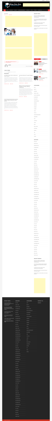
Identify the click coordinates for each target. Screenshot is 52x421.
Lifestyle (27, 10)
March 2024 (17, 328)
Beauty (35, 89)
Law (34, 118)
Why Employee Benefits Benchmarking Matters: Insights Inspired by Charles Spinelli (11, 100)
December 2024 (36, 157)
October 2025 (36, 147)
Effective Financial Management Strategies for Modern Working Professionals (24, 86)
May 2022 (35, 206)
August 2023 (36, 180)
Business (10, 0)
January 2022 (17, 373)
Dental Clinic (36, 93)
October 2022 (36, 196)
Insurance (35, 116)
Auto (7, 10)
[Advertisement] (36, 5)
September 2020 (36, 243)
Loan (35, 122)
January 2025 (36, 155)
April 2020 (35, 253)
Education (28, 314)
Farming (28, 318)
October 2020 (36, 241)
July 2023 (35, 182)
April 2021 (35, 229)
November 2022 (36, 194)
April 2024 (17, 326)
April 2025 (35, 153)
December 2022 (36, 192)
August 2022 (36, 200)
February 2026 (36, 145)
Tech (32, 10)
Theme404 (8, 420)
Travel (35, 10)
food (27, 326)
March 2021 (36, 231)
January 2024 (17, 332)
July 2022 (35, 202)
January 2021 (36, 235)
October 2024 (36, 159)
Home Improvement (21, 10)
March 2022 (36, 208)
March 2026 (36, 143)
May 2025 (35, 151)
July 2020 (35, 247)
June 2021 (35, 225)
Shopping (35, 128)
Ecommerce (28, 312)
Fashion (28, 320)
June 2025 (35, 149)
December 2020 (36, 237)
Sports (35, 130)
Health (15, 10)
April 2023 (35, 186)
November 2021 (17, 377)
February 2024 (17, 330)
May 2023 (35, 184)
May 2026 (35, 141)
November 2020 (36, 239)
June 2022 (35, 204)
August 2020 (36, 245)
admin (11, 14)
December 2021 (17, 375)
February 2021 (36, 233)
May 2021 (35, 227)
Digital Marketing (37, 95)
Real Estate (36, 126)
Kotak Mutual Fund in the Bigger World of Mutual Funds (8, 316)
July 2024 (35, 161)
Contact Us (14, 0)
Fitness (28, 324)
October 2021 (17, 379)
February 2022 (17, 371)
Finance (40, 61)
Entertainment (29, 316)
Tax (34, 132)
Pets (34, 124)
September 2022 (36, 198)
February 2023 (36, 188)
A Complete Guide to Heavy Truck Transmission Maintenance (43, 78)
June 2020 (35, 249)
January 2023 (36, 190)
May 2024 (35, 163)
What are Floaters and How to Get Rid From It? (11, 62)
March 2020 (36, 255)
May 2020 (35, 251)
